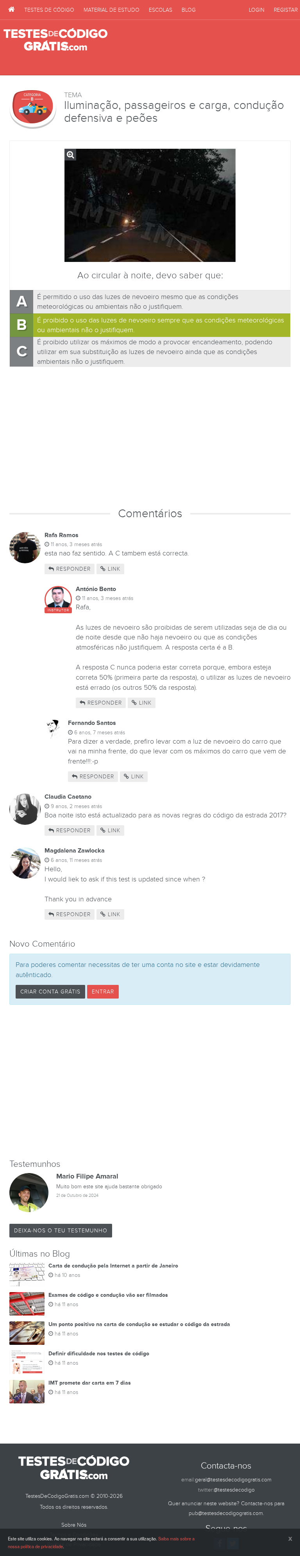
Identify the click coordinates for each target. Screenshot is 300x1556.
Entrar (103, 991)
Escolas (160, 10)
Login (256, 10)
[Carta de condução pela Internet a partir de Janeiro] (27, 1274)
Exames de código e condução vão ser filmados (108, 1295)
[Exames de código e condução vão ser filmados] (27, 1304)
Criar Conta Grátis (50, 991)
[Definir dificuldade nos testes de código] (27, 1362)
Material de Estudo (111, 10)
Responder (72, 569)
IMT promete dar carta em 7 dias (89, 1383)
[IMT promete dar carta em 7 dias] (27, 1391)
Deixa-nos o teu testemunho (60, 1230)
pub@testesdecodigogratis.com (226, 1513)
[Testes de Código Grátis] (12, 10)
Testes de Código (49, 10)
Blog (189, 10)
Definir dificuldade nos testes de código (98, 1353)
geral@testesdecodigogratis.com (233, 1479)
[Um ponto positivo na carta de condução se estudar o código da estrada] (27, 1333)
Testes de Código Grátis (55, 40)
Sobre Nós (73, 1525)
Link (113, 569)
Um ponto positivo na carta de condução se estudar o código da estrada (139, 1324)
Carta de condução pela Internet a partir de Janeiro (113, 1265)
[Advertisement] (205, 47)
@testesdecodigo (234, 1490)
